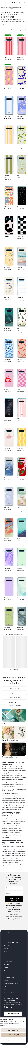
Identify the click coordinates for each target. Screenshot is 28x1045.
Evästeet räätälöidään (13, 1041)
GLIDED (14, 3)
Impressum (6, 980)
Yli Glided (6, 936)
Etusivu (3, 7)
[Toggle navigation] (3, 3)
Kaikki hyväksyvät (13, 1035)
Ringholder (6, 964)
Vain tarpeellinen (13, 1030)
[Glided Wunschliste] (20, 3)
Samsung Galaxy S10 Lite (14, 693)
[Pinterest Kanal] (7, 1007)
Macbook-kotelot (8, 961)
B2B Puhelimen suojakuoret (11, 939)
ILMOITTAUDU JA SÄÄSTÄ (14, 899)
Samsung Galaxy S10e (14, 697)
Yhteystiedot (7, 970)
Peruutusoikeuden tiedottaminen (12, 993)
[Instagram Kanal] (5, 1007)
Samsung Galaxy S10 (14, 688)
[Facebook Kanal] (9, 1007)
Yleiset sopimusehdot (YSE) (11, 983)
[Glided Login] (8, 3)
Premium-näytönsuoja (9, 955)
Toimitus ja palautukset (9, 989)
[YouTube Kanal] (12, 1007)
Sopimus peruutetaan (13, 1013)
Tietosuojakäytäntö (14, 919)
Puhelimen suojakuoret (10, 7)
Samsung (18, 7)
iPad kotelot (7, 958)
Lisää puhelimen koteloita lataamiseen (14, 634)
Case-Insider (7, 945)
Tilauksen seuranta (8, 974)
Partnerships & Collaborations (11, 942)
